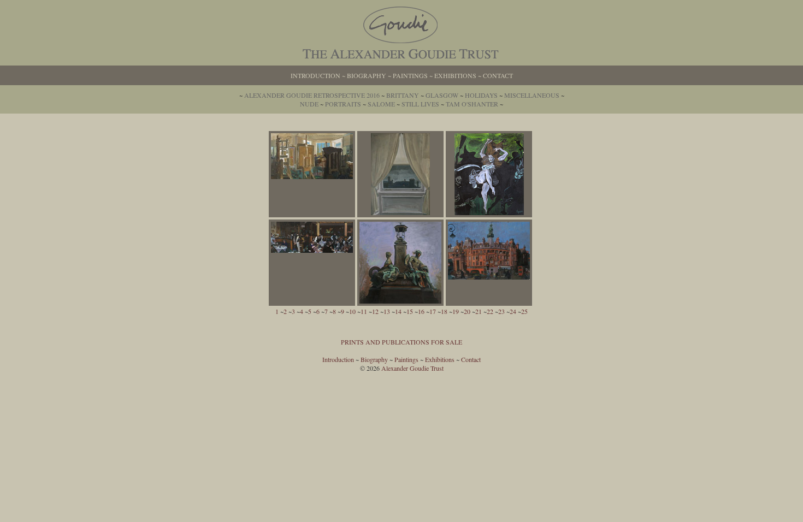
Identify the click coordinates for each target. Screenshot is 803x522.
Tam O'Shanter (472, 103)
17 (432, 311)
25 (524, 311)
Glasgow (442, 95)
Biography (366, 75)
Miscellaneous (531, 95)
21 (478, 311)
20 (467, 311)
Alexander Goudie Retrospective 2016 (312, 95)
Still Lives (420, 103)
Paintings (410, 75)
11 (364, 311)
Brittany (402, 95)
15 (409, 311)
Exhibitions (455, 75)
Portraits (343, 103)
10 (352, 311)
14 (398, 311)
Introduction (315, 75)
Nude (309, 103)
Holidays (481, 95)
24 (513, 311)
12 (375, 311)
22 (490, 311)
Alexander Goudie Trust (412, 368)
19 (455, 311)
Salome (381, 103)
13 (386, 311)
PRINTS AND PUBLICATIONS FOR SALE (401, 341)
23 (501, 311)
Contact (498, 75)
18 (444, 311)
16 (421, 311)
